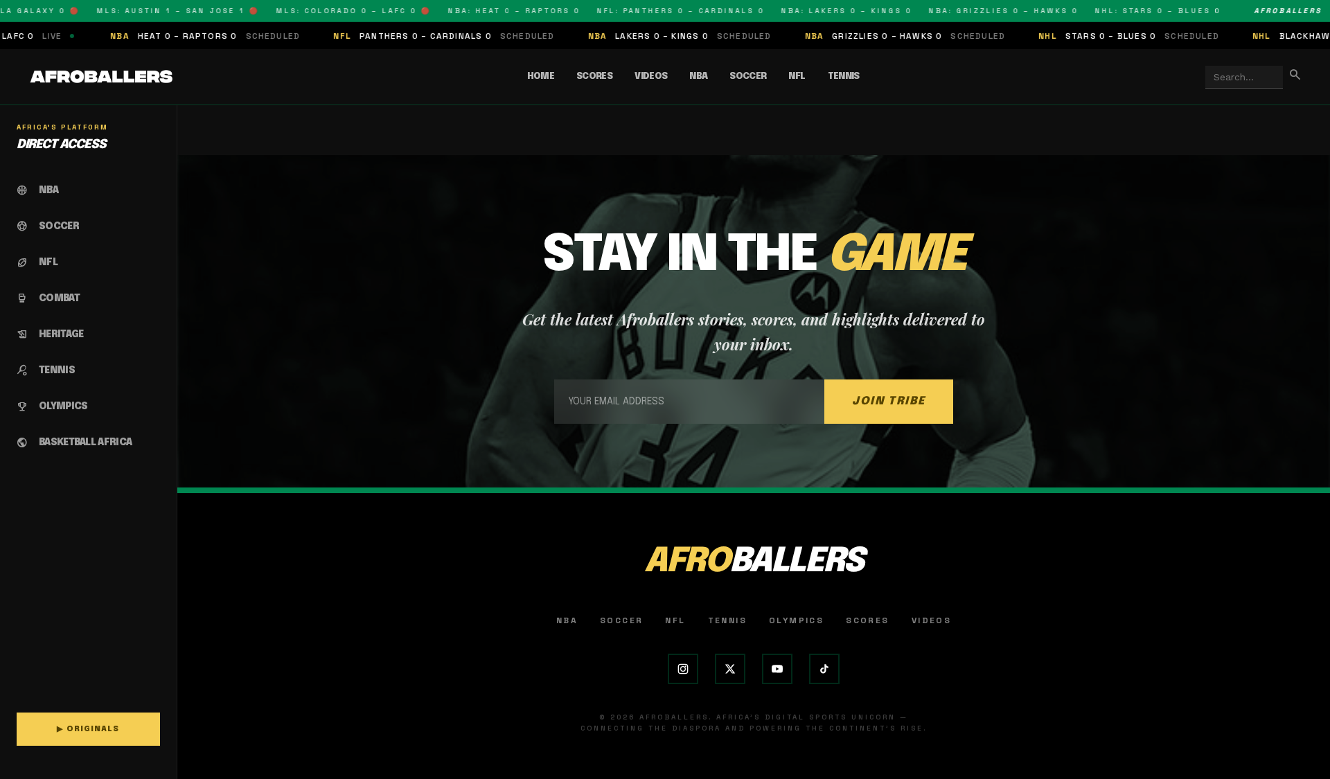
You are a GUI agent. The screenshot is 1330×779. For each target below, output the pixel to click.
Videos (651, 76)
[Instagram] (683, 669)
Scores (594, 76)
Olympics (796, 620)
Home (540, 76)
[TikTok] (824, 669)
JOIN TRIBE (888, 401)
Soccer (747, 76)
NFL (796, 76)
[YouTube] (777, 669)
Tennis (844, 76)
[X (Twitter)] (730, 669)
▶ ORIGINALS (88, 729)
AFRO (753, 562)
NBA (698, 76)
